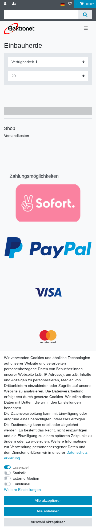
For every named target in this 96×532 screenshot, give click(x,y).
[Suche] (85, 14)
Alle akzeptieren (48, 500)
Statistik (19, 473)
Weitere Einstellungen (22, 489)
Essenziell (21, 467)
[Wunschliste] (70, 4)
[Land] (62, 4)
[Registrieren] (14, 4)
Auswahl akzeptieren (48, 522)
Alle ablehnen (48, 511)
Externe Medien (26, 478)
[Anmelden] (5, 4)
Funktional (21, 484)
